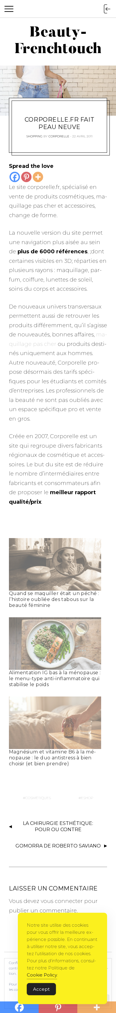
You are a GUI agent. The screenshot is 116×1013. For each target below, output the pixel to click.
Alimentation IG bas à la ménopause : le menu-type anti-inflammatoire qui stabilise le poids (55, 678)
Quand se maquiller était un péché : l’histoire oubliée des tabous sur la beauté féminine (54, 599)
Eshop (87, 798)
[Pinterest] (26, 177)
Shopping (34, 136)
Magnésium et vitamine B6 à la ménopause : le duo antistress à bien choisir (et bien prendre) (52, 757)
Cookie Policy (42, 975)
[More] (38, 177)
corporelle (58, 136)
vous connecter (62, 901)
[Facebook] (15, 177)
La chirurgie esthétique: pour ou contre (58, 826)
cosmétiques (38, 798)
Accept (41, 989)
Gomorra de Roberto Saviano (58, 846)
